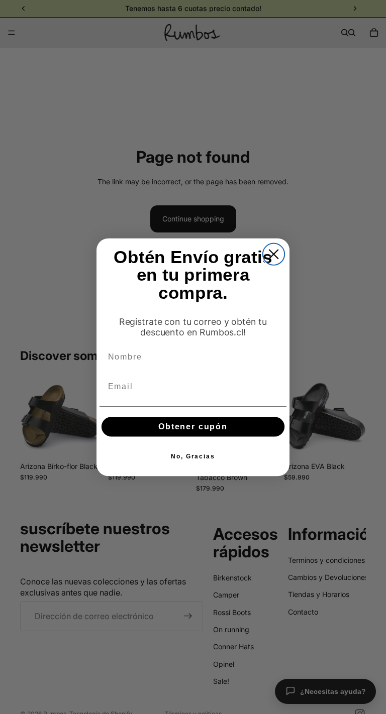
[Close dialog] (273, 254)
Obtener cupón (193, 426)
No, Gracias (193, 455)
